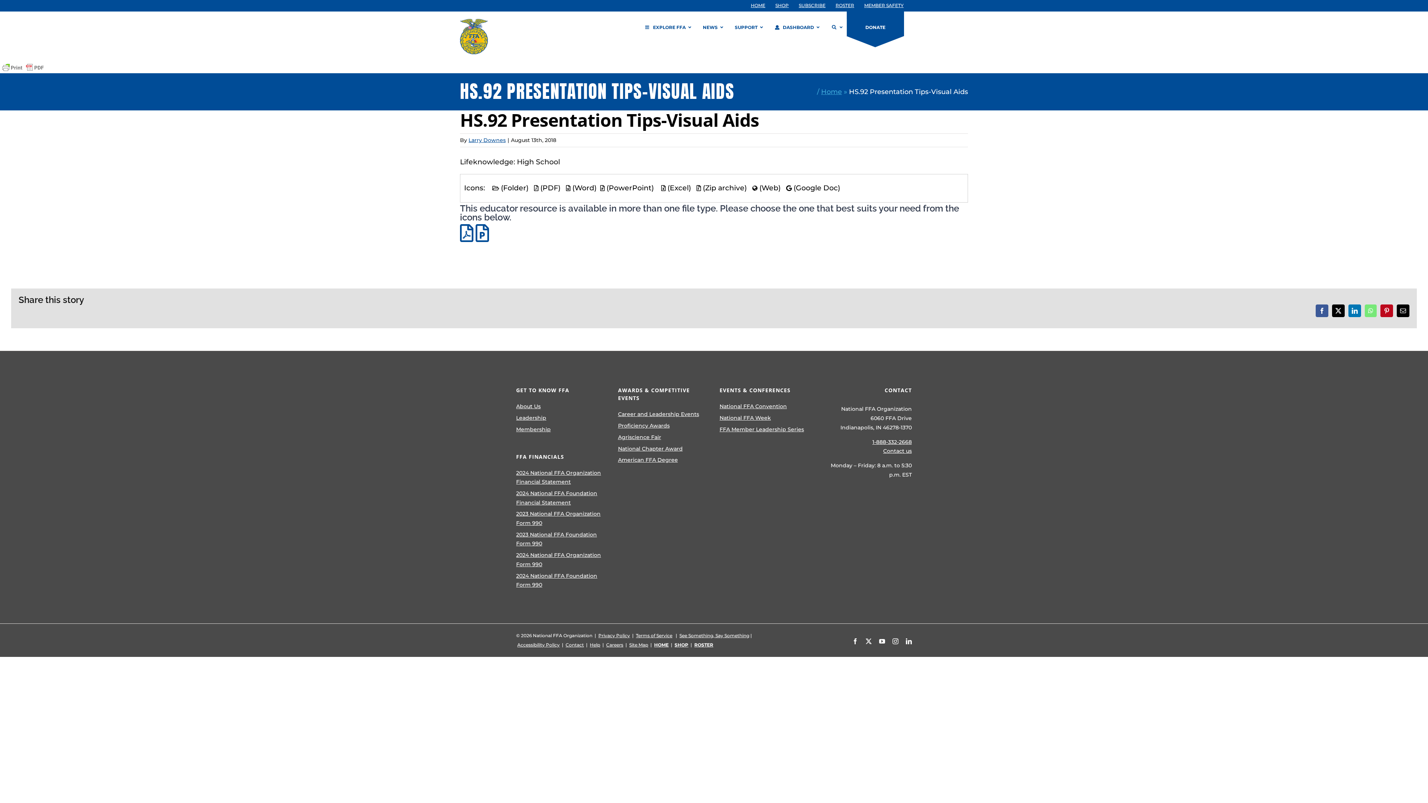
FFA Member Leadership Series (762, 429)
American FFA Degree (648, 460)
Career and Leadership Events (658, 414)
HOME (661, 645)
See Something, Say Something (714, 635)
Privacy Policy (614, 635)
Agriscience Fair (639, 437)
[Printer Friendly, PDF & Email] (23, 67)
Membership (533, 429)
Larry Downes (487, 140)
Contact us (897, 451)
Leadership (531, 418)
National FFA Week (745, 418)
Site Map (638, 645)
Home (831, 92)
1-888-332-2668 (892, 442)
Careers (614, 645)
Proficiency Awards (644, 425)
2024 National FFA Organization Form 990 (558, 560)
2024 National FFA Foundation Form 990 (556, 580)
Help (595, 645)
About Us (528, 406)
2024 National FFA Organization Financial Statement (558, 478)
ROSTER (703, 645)
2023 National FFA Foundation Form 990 (556, 539)
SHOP (681, 645)
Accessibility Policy (538, 645)
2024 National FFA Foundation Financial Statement (556, 498)
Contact (575, 645)
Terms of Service (654, 635)
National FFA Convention (753, 406)
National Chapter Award (650, 448)
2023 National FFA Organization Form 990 (558, 518)
